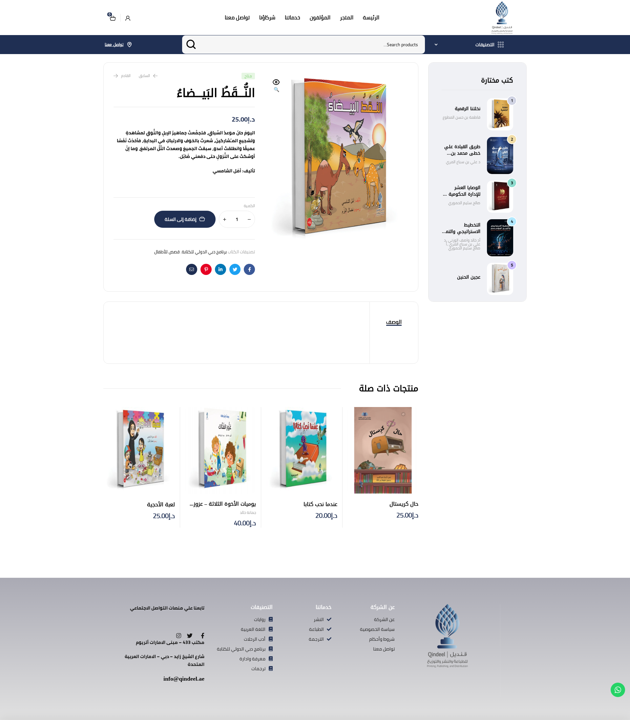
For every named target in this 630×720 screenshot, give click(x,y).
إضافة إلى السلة (181, 219)
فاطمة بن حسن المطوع (461, 117)
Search (191, 44)
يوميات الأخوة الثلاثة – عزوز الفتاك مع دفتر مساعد (225, 508)
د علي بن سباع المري (463, 161)
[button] (276, 86)
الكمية (249, 206)
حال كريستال (403, 504)
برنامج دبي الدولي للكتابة (204, 252)
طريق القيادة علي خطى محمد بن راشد (462, 153)
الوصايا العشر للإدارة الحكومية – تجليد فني (462, 194)
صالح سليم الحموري (464, 202)
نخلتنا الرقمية (467, 108)
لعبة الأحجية (161, 504)
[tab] (394, 322)
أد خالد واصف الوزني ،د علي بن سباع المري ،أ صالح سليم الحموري (462, 244)
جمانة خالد (248, 512)
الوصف (394, 321)
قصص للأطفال (167, 252)
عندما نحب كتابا (320, 504)
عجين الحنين (468, 277)
